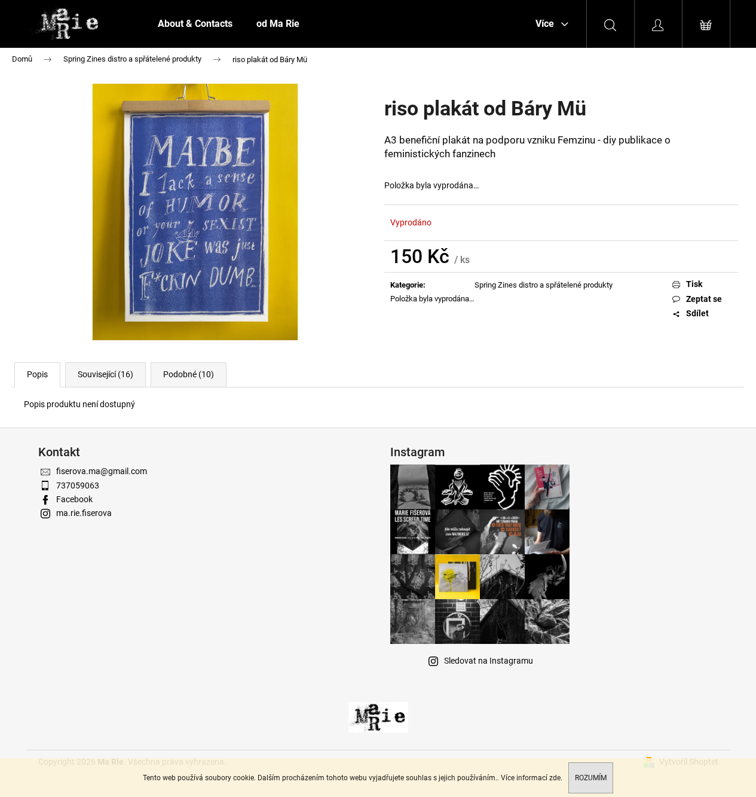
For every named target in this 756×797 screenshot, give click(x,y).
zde (555, 778)
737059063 (77, 485)
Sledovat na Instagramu (488, 660)
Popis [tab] (37, 374)
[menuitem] (195, 24)
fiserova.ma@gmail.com (101, 471)
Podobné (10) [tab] (188, 374)
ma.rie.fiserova (84, 513)
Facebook (74, 499)
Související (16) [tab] (105, 374)
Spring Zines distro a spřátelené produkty (544, 284)
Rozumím (591, 778)
